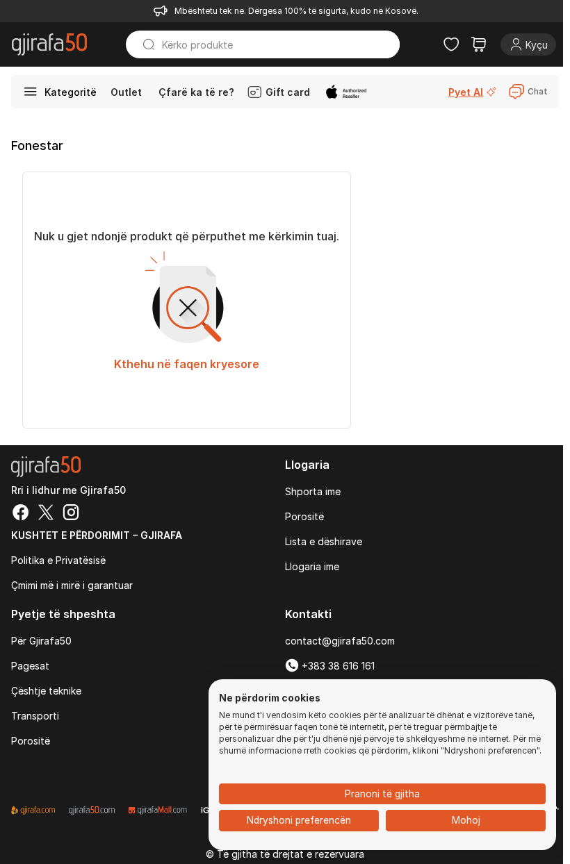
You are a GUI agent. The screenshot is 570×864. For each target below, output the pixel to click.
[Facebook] (21, 514)
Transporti (35, 716)
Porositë (304, 516)
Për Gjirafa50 (41, 641)
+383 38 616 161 (337, 666)
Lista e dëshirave (323, 541)
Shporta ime (313, 491)
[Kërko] (142, 44)
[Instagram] (71, 514)
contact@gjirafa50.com (340, 641)
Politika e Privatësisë (58, 560)
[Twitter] (46, 514)
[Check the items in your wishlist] (451, 44)
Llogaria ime (312, 566)
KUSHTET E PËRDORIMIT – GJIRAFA (96, 535)
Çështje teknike (46, 691)
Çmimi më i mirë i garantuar (72, 585)
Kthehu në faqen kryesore (186, 364)
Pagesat (30, 666)
